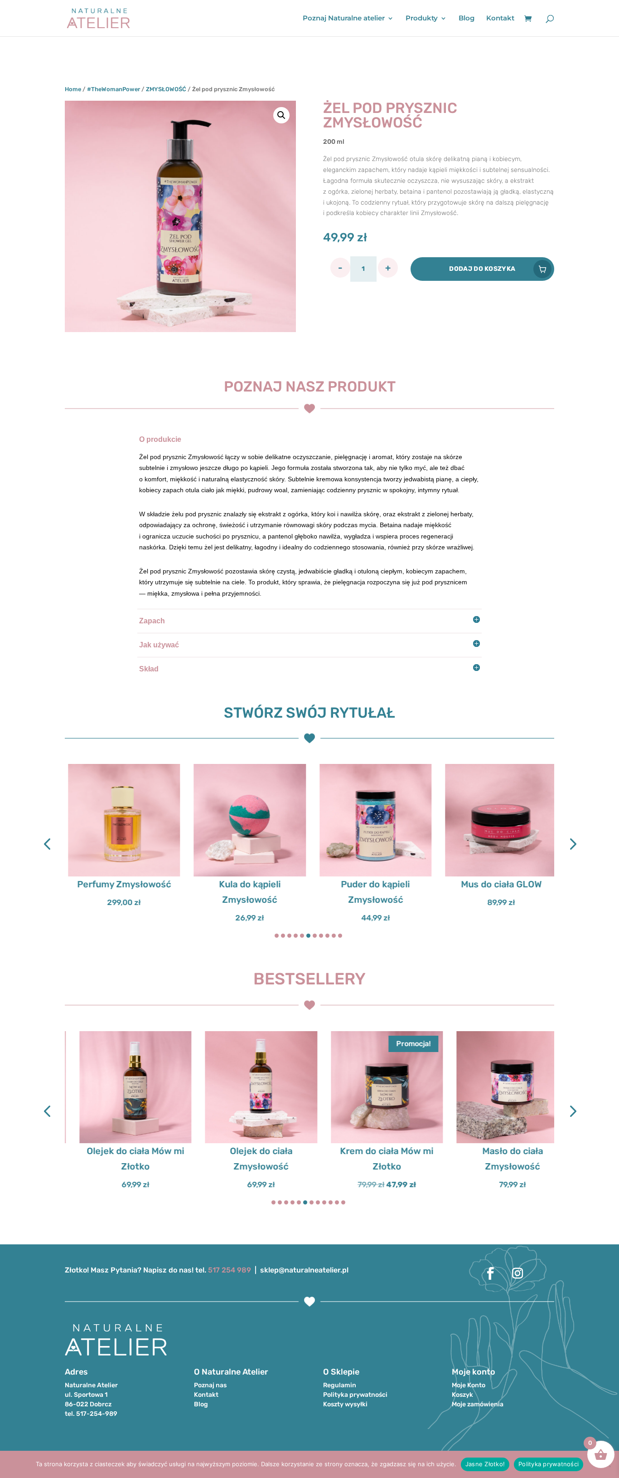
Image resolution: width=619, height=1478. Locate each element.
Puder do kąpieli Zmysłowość (372, 892)
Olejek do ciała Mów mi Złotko (120, 1158)
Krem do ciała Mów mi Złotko (372, 1158)
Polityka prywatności (355, 1395)
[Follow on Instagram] (517, 1273)
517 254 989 (229, 1270)
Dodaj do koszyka (482, 269)
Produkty (422, 18)
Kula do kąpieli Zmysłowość (246, 892)
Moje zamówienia (477, 1404)
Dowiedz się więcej (498, 875)
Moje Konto (468, 1385)
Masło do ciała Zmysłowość (498, 1158)
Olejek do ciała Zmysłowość (246, 1158)
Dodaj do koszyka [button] (121, 875)
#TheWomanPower (113, 89)
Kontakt (500, 18)
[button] (281, 115)
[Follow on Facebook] (490, 1273)
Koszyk (462, 1395)
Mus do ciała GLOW (498, 884)
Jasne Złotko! (485, 1464)
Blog (466, 18)
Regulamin (339, 1385)
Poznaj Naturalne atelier (344, 18)
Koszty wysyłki (345, 1404)
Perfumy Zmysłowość (121, 884)
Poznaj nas (210, 1385)
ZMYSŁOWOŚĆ (166, 89)
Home (73, 89)
